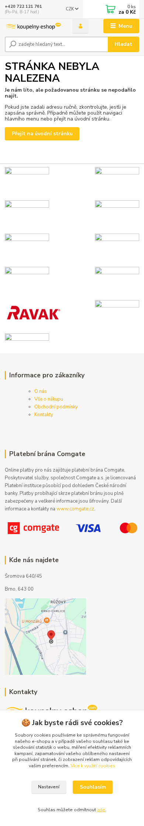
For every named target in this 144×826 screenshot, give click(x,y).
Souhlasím (93, 787)
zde (101, 810)
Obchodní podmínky (56, 407)
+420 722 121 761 (23, 6)
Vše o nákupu (48, 399)
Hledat (123, 44)
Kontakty (43, 414)
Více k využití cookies (93, 766)
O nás (40, 391)
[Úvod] (33, 26)
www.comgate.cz (75, 509)
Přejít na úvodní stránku (42, 133)
